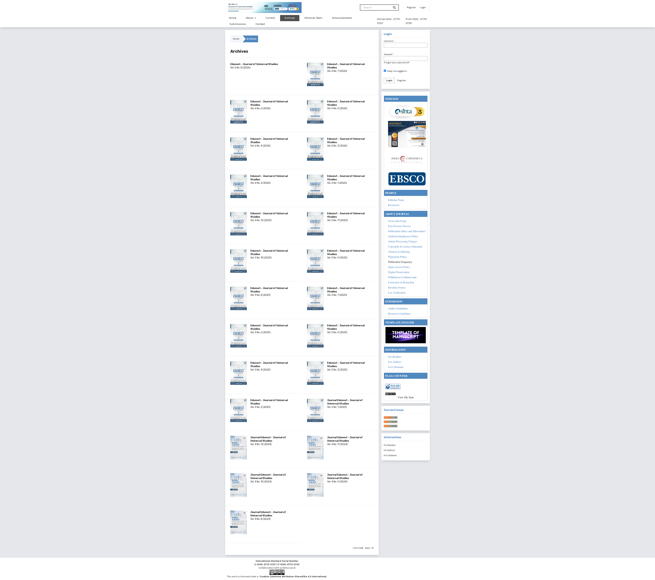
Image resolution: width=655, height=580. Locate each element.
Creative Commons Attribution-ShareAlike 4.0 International (293, 576)
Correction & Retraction (401, 282)
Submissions (238, 24)
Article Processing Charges (402, 241)
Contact (260, 24)
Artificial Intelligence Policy (403, 236)
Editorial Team (313, 17)
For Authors (394, 362)
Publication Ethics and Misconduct (406, 231)
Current (270, 17)
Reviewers (393, 205)
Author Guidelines (398, 308)
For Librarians (395, 367)
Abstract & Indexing (399, 251)
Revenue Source (397, 287)
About (250, 17)
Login (423, 7)
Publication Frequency (400, 262)
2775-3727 (270, 564)
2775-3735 (293, 564)
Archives (290, 17)
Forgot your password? (397, 62)
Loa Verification (397, 292)
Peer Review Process (399, 226)
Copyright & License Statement (405, 246)
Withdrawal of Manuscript (402, 277)
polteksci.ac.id (287, 567)
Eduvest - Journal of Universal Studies (254, 64)
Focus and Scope (397, 221)
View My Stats (406, 397)
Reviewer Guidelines (399, 313)
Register (411, 7)
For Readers (394, 356)
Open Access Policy (399, 267)
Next (367, 548)
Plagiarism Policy (397, 256)
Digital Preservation (398, 272)
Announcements (342, 17)
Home (232, 17)
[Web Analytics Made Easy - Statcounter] (405, 394)
